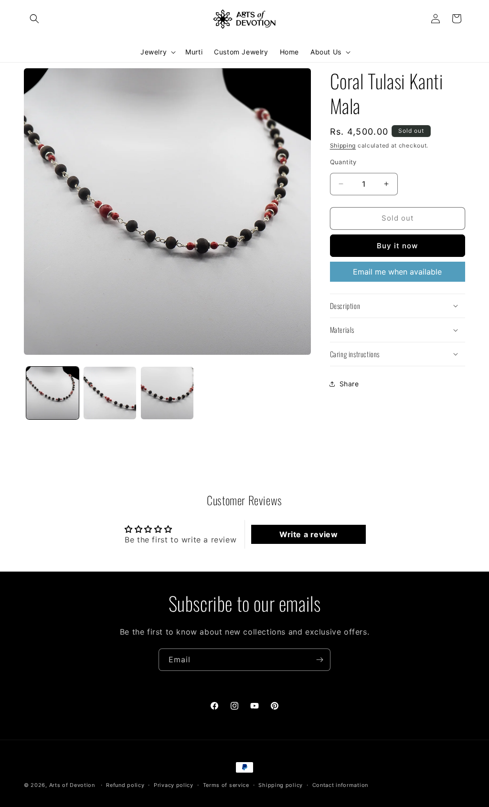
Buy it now (397, 245)
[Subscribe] (319, 659)
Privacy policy (173, 785)
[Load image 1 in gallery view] (52, 393)
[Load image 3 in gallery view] (167, 393)
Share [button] (349, 384)
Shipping (343, 145)
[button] (34, 18)
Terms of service (226, 785)
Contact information (340, 785)
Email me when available (397, 271)
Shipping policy (280, 785)
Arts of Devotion (72, 785)
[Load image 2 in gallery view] (110, 393)
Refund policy (125, 785)
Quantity (343, 162)
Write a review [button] (308, 534)
